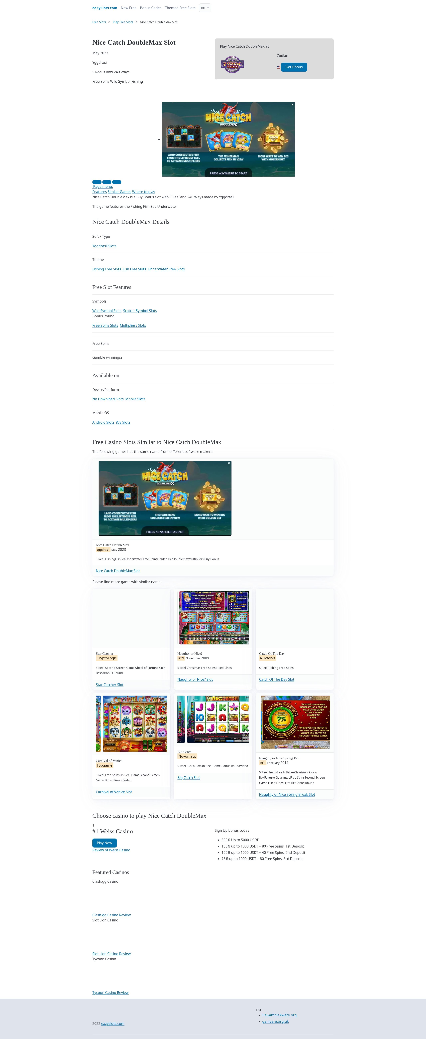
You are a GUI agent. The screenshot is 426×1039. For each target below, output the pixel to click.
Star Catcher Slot (109, 684)
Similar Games (119, 191)
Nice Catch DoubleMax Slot (118, 570)
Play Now (104, 843)
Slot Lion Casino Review (111, 953)
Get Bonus (294, 67)
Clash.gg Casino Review (111, 915)
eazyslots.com (112, 1023)
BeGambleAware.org (279, 1015)
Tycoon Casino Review (110, 992)
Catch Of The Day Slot (276, 679)
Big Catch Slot (188, 777)
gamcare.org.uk (275, 1021)
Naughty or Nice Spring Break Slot (287, 794)
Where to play (143, 191)
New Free (128, 7)
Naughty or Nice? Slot (195, 679)
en (203, 7)
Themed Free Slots (180, 7)
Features (99, 191)
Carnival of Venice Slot (114, 792)
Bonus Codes (150, 7)
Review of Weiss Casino (111, 850)
